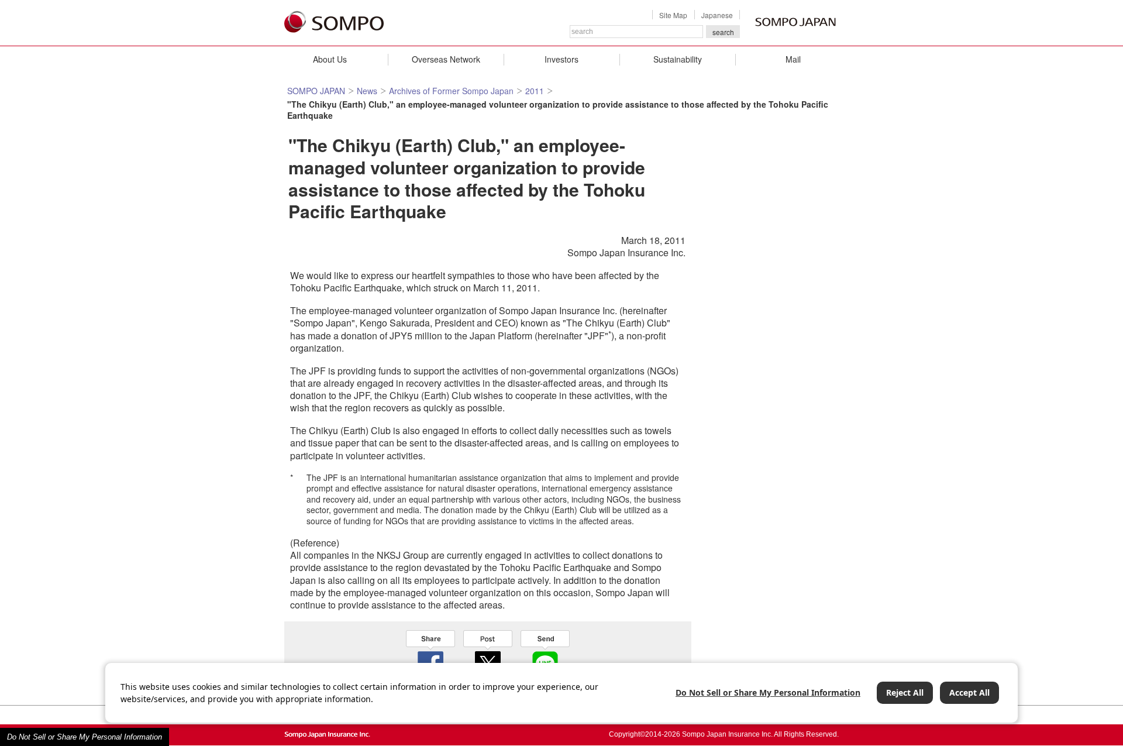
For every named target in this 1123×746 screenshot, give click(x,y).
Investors (561, 59)
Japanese (717, 15)
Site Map (673, 15)
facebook (430, 653)
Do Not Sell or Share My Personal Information (84, 737)
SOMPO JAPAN (316, 91)
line (545, 653)
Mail (793, 59)
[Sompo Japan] (334, 22)
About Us (330, 59)
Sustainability (677, 59)
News (367, 91)
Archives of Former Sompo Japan (451, 91)
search (723, 32)
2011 (534, 91)
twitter (487, 653)
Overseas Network (446, 59)
